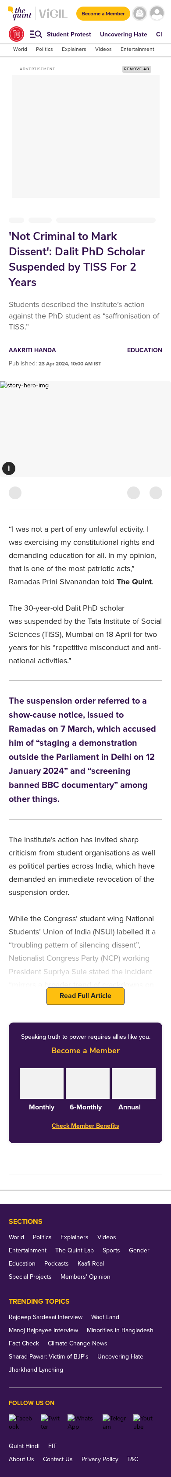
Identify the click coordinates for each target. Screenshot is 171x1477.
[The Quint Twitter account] (51, 1422)
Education (144, 350)
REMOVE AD (137, 69)
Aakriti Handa (32, 350)
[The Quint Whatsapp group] (82, 1422)
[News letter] (139, 13)
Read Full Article (85, 995)
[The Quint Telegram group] (115, 1422)
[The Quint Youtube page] (144, 1422)
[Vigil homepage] (53, 18)
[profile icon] (156, 13)
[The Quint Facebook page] (21, 1422)
